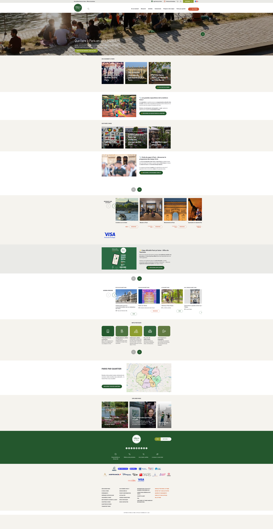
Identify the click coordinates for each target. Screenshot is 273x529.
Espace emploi (123, 490)
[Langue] (197, 1)
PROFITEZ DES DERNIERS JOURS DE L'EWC (86, 50)
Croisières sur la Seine (121, 222)
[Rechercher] (88, 9)
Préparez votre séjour (108, 495)
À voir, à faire (105, 490)
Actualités (122, 495)
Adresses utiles (135, 338)
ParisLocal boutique (170, 1)
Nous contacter (123, 501)
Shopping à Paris (106, 501)
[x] (146, 448)
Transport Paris (106, 506)
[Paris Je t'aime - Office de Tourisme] (78, 8)
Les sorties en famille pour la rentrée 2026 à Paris (111, 141)
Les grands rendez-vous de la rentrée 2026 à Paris (112, 76)
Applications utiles (122, 338)
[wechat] (139, 448)
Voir (134, 314)
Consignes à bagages (162, 338)
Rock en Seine (142, 305)
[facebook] (126, 448)
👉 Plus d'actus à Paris (163, 87)
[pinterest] (136, 448)
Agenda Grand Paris (124, 497)
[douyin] (141, 448)
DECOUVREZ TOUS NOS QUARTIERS (112, 386)
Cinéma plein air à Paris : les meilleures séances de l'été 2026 (135, 139)
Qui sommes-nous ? (124, 488)
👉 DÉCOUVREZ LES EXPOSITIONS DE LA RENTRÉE (153, 113)
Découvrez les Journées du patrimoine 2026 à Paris (136, 76)
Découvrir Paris (106, 488)
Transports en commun (106, 338)
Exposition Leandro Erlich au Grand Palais (194, 306)
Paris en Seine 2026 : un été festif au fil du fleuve (160, 77)
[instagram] (129, 448)
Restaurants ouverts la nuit (109, 499)
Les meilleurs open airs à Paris (160, 143)
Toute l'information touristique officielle (142, 418)
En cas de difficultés (147, 338)
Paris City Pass (163, 422)
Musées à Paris (144, 222)
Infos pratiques (123, 499)
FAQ (138, 498)
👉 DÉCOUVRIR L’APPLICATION (155, 267)
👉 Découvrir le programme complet (151, 172)
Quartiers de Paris (106, 504)
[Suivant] (202, 34)
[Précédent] (70, 34)
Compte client (141, 496)
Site (158, 439)
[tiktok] (134, 448)
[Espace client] (181, 1)
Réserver (133, 226)
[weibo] (144, 448)
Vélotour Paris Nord (167, 305)
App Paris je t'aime (157, 1)
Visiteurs (165, 439)
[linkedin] (131, 448)
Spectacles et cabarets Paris (195, 222)
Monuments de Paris (169, 222)
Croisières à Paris (106, 497)
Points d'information (125, 493)
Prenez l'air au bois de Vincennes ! (112, 418)
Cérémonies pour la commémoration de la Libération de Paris (125, 307)
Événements (105, 493)
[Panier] (177, 1)
